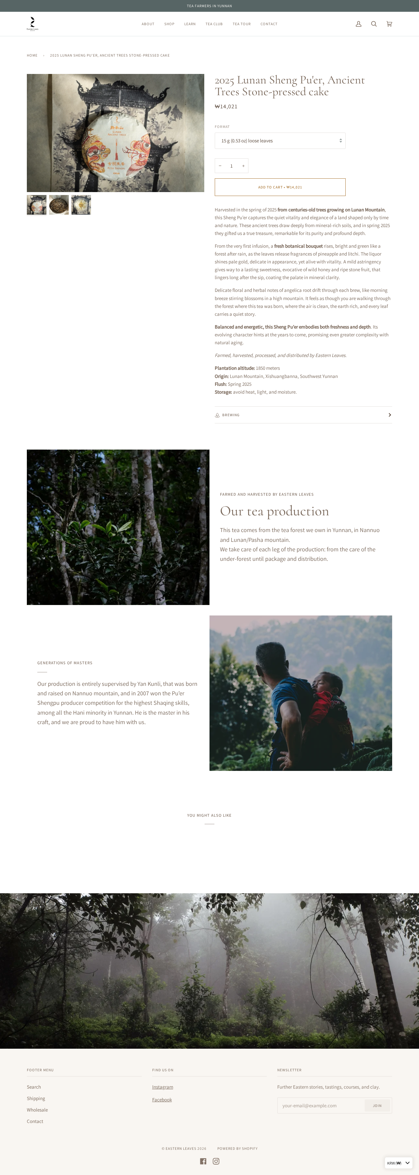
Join (377, 1105)
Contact (35, 1121)
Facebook (162, 1099)
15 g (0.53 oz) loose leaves (247, 140)
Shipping (36, 1098)
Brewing (231, 414)
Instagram (162, 1087)
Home (32, 55)
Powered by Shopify (237, 1148)
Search (34, 1087)
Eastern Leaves (181, 1148)
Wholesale (37, 1110)
